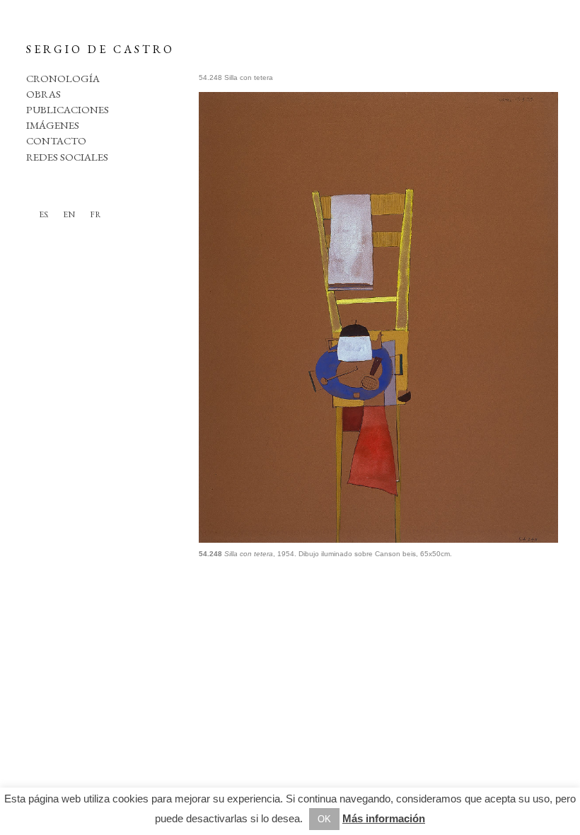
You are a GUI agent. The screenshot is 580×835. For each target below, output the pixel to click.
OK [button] (324, 819)
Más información (383, 818)
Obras (43, 93)
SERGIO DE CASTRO (100, 49)
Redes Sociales (67, 156)
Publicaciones (67, 109)
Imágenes (52, 125)
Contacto (56, 140)
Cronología (63, 78)
